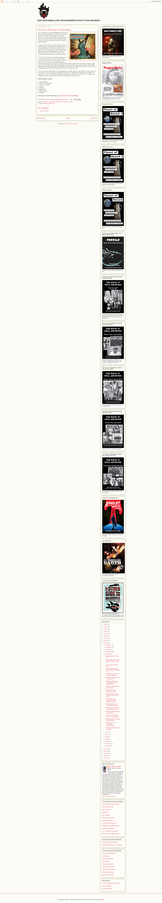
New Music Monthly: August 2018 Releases (112, 719)
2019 (105, 640)
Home (68, 118)
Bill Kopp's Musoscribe (108, 817)
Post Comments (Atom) (71, 123)
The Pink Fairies (64, 95)
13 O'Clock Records (107, 858)
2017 (105, 749)
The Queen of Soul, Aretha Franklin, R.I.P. (112, 678)
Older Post (94, 118)
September (109, 651)
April (107, 739)
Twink (71, 101)
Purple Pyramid (65, 101)
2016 (105, 751)
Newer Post (41, 118)
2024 (105, 629)
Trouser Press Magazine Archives (111, 883)
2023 (105, 631)
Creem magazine (106, 886)
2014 (105, 755)
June (107, 734)
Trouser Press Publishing (109, 853)
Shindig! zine (105, 812)
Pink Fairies (58, 101)
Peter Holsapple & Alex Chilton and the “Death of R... (112, 670)
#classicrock (45, 101)
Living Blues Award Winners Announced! (112, 712)
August (108, 654)
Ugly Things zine (106, 809)
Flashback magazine (107, 820)
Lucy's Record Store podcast (110, 842)
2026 (105, 624)
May (107, 736)
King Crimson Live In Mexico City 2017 (110, 690)
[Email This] (74, 99)
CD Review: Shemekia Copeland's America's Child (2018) (111, 682)
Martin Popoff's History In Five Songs (112, 845)
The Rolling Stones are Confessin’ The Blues (111, 704)
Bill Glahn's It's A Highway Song (110, 833)
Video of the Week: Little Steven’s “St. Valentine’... (112, 716)
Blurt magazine (106, 815)
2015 (105, 753)
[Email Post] (70, 99)
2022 (105, 633)
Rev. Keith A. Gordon (115, 766)
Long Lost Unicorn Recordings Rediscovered (110, 724)
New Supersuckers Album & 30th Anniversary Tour (112, 708)
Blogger (102, 899)
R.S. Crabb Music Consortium (110, 831)
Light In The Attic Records (109, 869)
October (108, 649)
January (108, 746)
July (107, 732)
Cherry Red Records (107, 864)
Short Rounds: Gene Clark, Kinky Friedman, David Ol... (112, 661)
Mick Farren (52, 101)
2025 (105, 626)
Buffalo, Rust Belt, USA (49, 103)
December (108, 644)
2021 (105, 636)
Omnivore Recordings (108, 872)
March (107, 741)
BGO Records (106, 861)
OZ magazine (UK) (107, 888)
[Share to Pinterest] (80, 99)
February (108, 743)
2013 (105, 758)
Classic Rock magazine (108, 828)
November (108, 647)
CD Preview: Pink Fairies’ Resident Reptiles (112, 674)
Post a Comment (44, 111)
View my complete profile (109, 796)
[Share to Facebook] (78, 99)
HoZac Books (105, 856)
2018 (105, 642)
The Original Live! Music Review (110, 804)
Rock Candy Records (108, 874)
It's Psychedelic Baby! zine (109, 823)
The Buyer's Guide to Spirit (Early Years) (112, 687)
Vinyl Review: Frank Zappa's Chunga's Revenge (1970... (110, 700)
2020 (105, 638)
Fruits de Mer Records (108, 866)
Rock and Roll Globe (107, 807)
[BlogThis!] (75, 99)
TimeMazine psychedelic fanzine (111, 825)
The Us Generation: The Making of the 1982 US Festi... (112, 695)
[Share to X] (77, 99)
